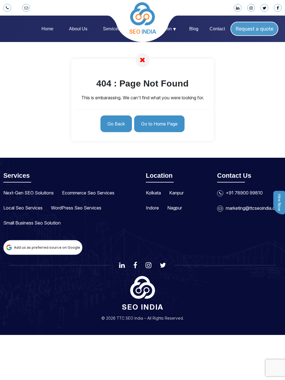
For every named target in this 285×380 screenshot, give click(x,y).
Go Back (116, 124)
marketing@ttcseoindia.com (253, 208)
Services (113, 29)
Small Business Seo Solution (32, 223)
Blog (193, 28)
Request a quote (254, 29)
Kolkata (153, 193)
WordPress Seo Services (76, 208)
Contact (217, 28)
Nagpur (174, 208)
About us (78, 28)
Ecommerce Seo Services (88, 193)
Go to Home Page (159, 124)
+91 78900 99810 (244, 193)
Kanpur (176, 193)
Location (165, 29)
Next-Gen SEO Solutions (28, 193)
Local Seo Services (23, 208)
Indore (152, 208)
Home (47, 28)
